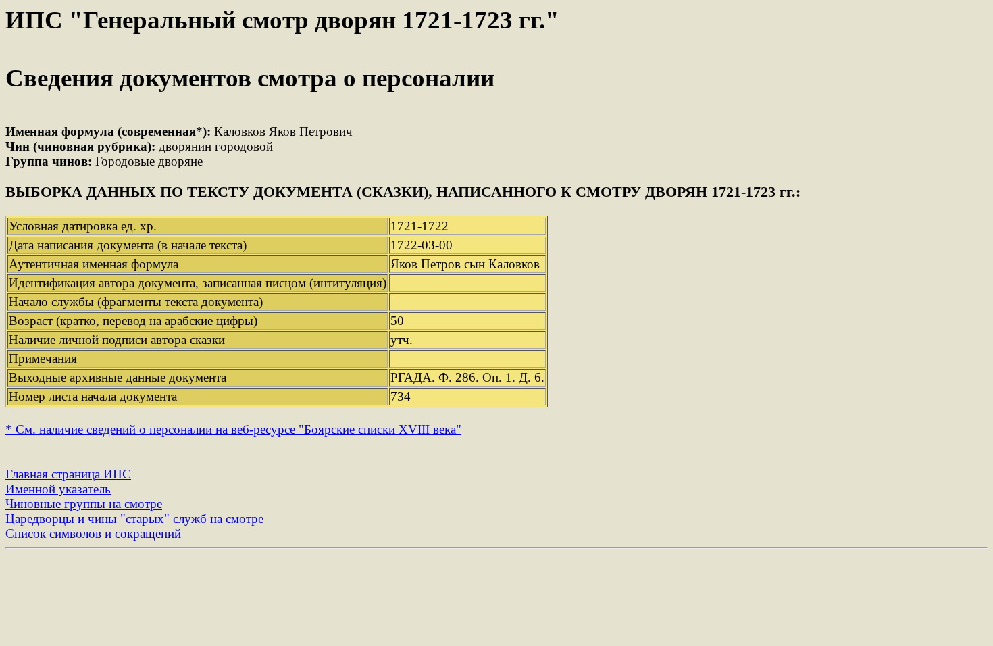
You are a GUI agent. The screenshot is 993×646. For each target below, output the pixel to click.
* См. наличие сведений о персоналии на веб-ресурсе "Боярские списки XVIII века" (233, 429)
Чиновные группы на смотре (83, 504)
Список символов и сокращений (93, 533)
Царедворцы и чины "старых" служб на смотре (134, 519)
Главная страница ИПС (68, 474)
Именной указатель (58, 489)
